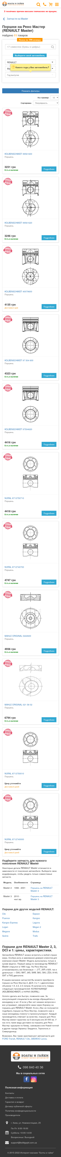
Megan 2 (37, 926)
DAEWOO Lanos (39, 1038)
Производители (12, 1115)
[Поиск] (38, 4)
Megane (6, 931)
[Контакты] (44, 4)
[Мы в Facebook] (26, 1079)
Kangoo (36, 918)
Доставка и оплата (14, 1097)
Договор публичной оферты (18, 1106)
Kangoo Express (10, 922)
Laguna (36, 922)
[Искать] (52, 46)
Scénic (5, 935)
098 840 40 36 (33, 1067)
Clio (4, 913)
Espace (36, 913)
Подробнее (49, 168)
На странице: (43, 97)
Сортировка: (26, 103)
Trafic (35, 935)
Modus (36, 931)
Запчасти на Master (17, 18)
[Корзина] (50, 4)
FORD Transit (8, 1038)
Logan (5, 926)
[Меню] (57, 4)
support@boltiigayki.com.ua (24, 1142)
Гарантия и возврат (14, 1101)
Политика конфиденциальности (20, 1110)
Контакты (9, 1093)
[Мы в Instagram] (34, 1079)
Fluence (6, 918)
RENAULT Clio (23, 1038)
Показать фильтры (31, 90)
